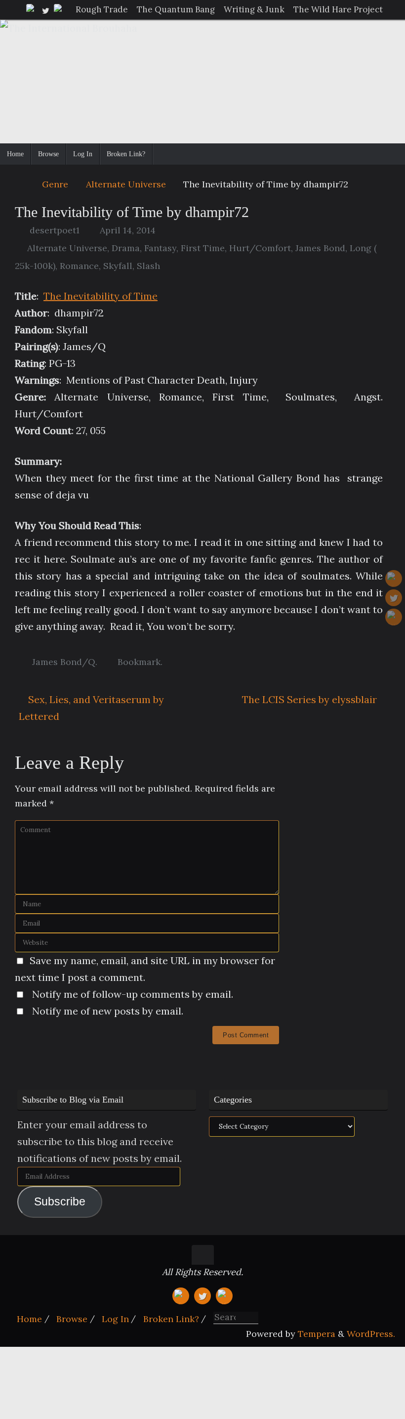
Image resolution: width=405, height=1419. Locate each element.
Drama (126, 248)
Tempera (316, 1333)
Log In (115, 1319)
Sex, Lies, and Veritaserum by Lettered (91, 707)
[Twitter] (45, 9)
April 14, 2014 (128, 230)
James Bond (320, 248)
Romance (79, 265)
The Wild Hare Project (338, 9)
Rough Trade (102, 9)
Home (29, 1319)
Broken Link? (171, 1319)
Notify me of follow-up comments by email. (132, 994)
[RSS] (59, 9)
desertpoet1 (55, 230)
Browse (71, 1319)
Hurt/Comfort (260, 248)
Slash (148, 265)
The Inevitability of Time (100, 296)
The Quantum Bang (176, 9)
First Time (203, 248)
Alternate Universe (126, 184)
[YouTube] (32, 9)
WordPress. (371, 1333)
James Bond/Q (63, 661)
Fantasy (160, 248)
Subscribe (59, 1202)
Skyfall (117, 265)
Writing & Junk (254, 9)
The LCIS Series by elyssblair (310, 699)
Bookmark (139, 661)
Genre (55, 184)
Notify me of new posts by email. (107, 1011)
